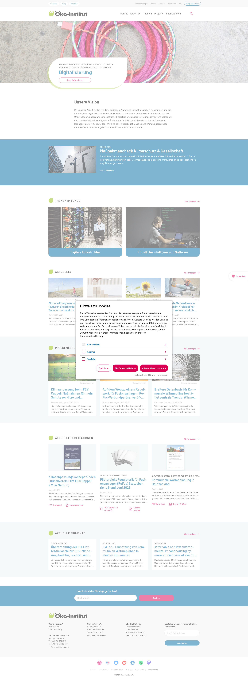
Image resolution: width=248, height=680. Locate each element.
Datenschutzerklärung (91, 335)
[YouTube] (83, 359)
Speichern (104, 368)
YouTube (91, 359)
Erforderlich (93, 344)
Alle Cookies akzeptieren (154, 368)
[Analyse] (83, 352)
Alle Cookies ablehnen (125, 368)
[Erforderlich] (83, 345)
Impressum (163, 375)
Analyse (91, 351)
